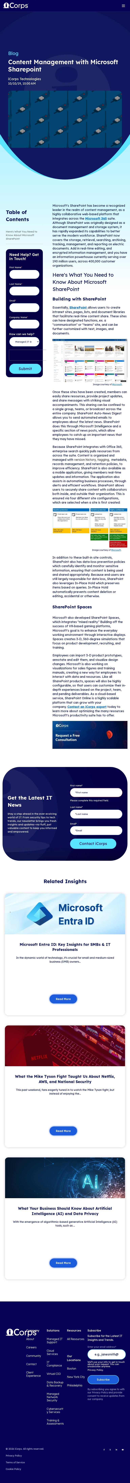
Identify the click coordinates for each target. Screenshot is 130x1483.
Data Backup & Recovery (55, 1384)
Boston (71, 1368)
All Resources (75, 1339)
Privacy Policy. (95, 1370)
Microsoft (117, 384)
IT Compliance (54, 1364)
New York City (76, 1377)
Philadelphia (74, 1385)
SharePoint (78, 307)
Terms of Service (15, 1462)
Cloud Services (52, 1352)
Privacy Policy (14, 1455)
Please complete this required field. (89, 800)
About (30, 1339)
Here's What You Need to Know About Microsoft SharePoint (21, 235)
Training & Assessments (55, 1422)
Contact (31, 1364)
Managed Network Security (53, 1397)
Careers (31, 1347)
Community (33, 1355)
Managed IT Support (55, 1340)
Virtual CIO (54, 1373)
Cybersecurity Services (55, 1410)
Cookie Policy (13, 1469)
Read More (63, 999)
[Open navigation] (123, 5)
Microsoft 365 (96, 218)
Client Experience (33, 1374)
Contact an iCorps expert (86, 707)
